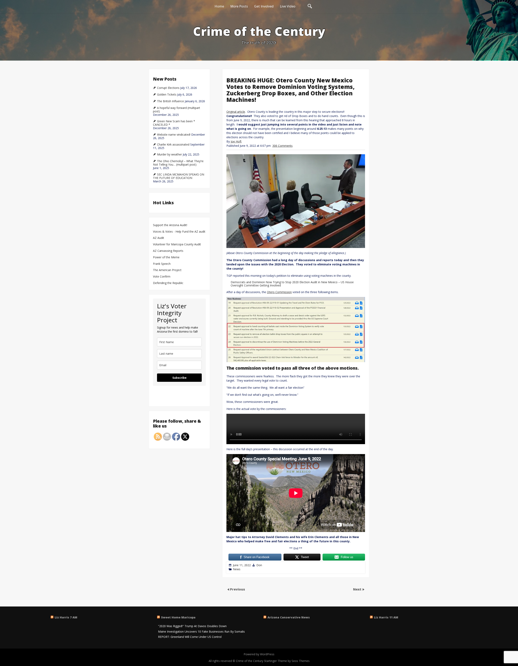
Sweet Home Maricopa (178, 617)
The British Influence (170, 101)
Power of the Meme (166, 257)
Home (219, 6)
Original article (235, 112)
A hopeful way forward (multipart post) (176, 109)
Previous (237, 589)
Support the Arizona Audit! (170, 225)
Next (357, 589)
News (236, 569)
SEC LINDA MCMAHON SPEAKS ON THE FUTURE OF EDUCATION (178, 176)
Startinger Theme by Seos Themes (287, 661)
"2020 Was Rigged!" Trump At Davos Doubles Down (192, 626)
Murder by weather (169, 154)
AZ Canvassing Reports (168, 251)
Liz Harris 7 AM (66, 617)
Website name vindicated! (173, 134)
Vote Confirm (161, 276)
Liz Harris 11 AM (386, 617)
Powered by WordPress (259, 654)
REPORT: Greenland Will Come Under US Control (190, 637)
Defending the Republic (168, 283)
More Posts (239, 6)
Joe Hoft (236, 141)
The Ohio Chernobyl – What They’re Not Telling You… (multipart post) (178, 162)
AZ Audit (158, 238)
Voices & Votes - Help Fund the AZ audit (179, 231)
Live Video (287, 6)
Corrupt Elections (168, 88)
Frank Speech (162, 264)
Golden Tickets (166, 94)
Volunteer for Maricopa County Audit (177, 244)
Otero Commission (279, 292)
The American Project (167, 270)
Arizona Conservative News (288, 617)
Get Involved (264, 6)
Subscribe (179, 378)
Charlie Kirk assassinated (173, 144)
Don (259, 565)
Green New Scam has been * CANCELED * (174, 123)
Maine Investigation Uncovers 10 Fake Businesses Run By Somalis (201, 631)
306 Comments (282, 146)
